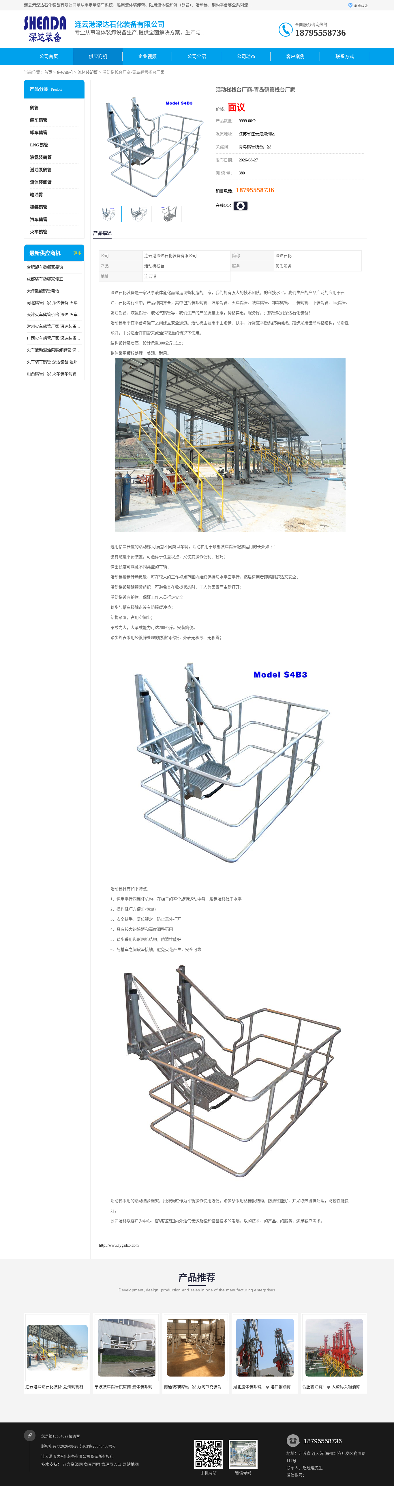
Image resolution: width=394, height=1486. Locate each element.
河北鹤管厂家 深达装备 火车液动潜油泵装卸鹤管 (54, 303)
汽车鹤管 (38, 219)
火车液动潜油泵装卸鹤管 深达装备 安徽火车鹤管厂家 (54, 350)
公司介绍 (196, 56)
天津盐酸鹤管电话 (43, 291)
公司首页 (49, 56)
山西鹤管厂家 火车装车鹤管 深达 (54, 374)
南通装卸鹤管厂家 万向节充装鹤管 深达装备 (134, 1387)
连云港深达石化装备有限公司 (65, 1456)
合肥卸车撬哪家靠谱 (45, 267)
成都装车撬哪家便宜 (45, 279)
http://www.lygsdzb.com (119, 1245)
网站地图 (131, 1464)
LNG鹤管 (39, 145)
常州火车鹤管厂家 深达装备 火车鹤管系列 (54, 326)
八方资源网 (73, 1464)
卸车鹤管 (38, 132)
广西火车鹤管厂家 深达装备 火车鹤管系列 (54, 338)
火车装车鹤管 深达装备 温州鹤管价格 (54, 362)
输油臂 (36, 194)
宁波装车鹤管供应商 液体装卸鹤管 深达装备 (64, 1387)
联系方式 (344, 56)
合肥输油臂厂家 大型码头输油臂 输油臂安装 (272, 1387)
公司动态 (246, 56)
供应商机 (98, 56)
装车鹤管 (38, 120)
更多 (77, 253)
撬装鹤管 (38, 207)
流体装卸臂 (88, 72)
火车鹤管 (38, 232)
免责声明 (92, 1464)
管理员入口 (111, 1464)
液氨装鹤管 (41, 157)
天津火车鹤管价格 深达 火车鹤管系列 (54, 314)
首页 (48, 72)
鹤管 (34, 107)
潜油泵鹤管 (41, 169)
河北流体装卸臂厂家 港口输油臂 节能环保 (201, 1387)
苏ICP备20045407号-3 (97, 1446)
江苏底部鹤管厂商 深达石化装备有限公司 (339, 1387)
